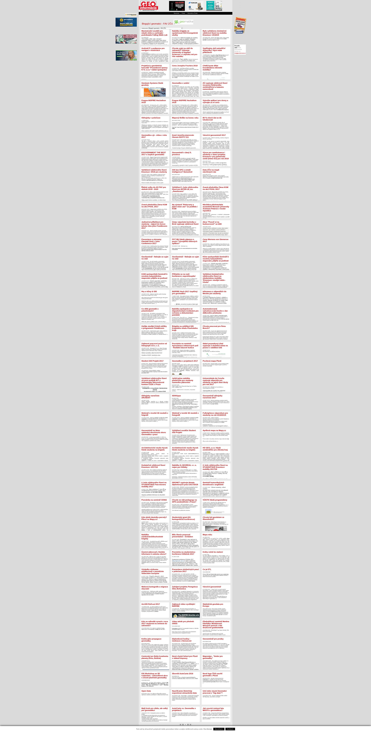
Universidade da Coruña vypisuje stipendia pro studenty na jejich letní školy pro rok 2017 (215, 381)
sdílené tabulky (191, 581)
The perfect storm (176, 179)
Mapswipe (225, 663)
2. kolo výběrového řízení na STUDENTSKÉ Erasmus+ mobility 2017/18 (215, 467)
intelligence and (191, 179)
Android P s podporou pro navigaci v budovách (153, 49)
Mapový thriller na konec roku (185, 118)
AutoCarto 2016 (181, 678)
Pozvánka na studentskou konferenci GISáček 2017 (183, 553)
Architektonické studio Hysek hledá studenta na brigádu (154, 449)
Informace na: (184, 244)
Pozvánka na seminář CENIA (154, 500)
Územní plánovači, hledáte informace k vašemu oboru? (153, 553)
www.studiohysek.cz (193, 453)
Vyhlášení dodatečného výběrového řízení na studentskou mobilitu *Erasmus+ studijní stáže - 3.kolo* (214, 278)
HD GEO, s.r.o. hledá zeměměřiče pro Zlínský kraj (215, 449)
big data (179, 180)
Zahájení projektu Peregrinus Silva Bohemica (185, 588)
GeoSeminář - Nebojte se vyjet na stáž (154, 258)
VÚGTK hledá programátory (215, 500)
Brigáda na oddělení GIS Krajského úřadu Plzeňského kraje (185, 328)
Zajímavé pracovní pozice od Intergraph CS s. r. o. (154, 345)
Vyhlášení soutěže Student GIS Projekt (184, 431)
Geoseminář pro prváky (213, 639)
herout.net (174, 645)
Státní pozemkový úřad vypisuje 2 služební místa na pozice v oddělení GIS (215, 346)
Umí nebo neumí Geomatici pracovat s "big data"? (215, 692)
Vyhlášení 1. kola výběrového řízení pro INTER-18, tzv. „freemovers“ (185, 189)
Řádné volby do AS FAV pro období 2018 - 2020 (153, 188)
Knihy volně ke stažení (213, 552)
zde (181, 217)
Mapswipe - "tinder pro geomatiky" (213, 657)
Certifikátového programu (223, 109)
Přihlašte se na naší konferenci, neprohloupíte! (184, 275)
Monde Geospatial (212, 555)
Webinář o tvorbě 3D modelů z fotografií (185, 414)
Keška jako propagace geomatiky (151, 640)
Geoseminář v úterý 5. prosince (181, 153)
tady (228, 438)
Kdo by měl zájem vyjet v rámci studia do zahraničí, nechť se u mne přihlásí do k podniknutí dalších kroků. (216, 35)
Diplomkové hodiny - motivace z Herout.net (181, 640)
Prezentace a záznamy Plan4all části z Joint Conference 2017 (151, 241)
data (227, 574)
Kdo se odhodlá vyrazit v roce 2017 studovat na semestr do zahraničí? (154, 623)
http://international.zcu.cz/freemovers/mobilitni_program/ (189, 200)
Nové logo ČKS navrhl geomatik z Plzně (212, 675)
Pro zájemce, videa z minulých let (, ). (154, 141)
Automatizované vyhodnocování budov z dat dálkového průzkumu (215, 311)
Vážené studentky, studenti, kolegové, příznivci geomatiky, (216, 141)
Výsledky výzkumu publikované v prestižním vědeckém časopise (152, 571)
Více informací (207, 729)
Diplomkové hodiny (187, 645)
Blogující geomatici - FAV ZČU (158, 23)
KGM (196, 678)
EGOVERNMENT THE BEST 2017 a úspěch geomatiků (153, 153)
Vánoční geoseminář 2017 (214, 135)
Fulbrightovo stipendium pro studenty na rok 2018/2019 (215, 414)
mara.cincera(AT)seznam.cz (185, 37)
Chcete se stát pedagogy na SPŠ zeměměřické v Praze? (184, 501)
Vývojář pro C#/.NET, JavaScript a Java (150, 355)
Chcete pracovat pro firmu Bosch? (214, 327)
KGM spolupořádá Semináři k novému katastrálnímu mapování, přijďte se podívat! (154, 276)
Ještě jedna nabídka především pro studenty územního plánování (182, 380)
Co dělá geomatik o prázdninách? (150, 310)
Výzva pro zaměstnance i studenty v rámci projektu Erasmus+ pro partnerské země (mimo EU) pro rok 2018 (216, 155)
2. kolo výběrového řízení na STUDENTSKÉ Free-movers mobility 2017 (153, 485)
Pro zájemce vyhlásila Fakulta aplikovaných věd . (154, 625)
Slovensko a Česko (192, 13)
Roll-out (152, 607)
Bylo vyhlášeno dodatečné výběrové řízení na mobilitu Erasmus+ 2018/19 (215, 33)
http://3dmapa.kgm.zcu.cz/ (222, 55)
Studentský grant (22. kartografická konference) (183, 518)
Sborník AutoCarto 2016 (182, 674)
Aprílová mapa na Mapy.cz (214, 430)
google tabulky (214, 403)
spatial (224, 574)
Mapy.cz (143, 523)
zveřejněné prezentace (215, 611)
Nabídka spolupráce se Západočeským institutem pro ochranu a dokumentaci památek (185, 312)
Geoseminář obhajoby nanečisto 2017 (212, 397)
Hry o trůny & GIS (149, 291)
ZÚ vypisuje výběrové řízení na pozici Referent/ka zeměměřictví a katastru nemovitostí (215, 86)
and (209, 574)
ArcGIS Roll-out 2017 (150, 604)
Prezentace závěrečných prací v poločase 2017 (185, 570)
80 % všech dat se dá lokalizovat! (212, 119)
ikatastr (143, 530)
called (182, 179)
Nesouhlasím (219, 729)
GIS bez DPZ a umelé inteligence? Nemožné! (182, 171)
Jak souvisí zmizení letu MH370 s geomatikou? (213, 709)
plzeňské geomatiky (211, 681)
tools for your (219, 574)
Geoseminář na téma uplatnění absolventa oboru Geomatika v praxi (153, 432)
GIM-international (225, 319)
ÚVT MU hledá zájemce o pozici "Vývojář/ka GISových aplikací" (184, 241)
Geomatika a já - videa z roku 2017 (154, 136)
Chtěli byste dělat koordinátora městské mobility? (212, 68)
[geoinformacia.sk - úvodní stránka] (148, 10)
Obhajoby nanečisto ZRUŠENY (150, 397)
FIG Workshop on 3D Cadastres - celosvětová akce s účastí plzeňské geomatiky (154, 676)
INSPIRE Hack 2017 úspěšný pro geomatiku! (184, 292)
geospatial (174, 180)
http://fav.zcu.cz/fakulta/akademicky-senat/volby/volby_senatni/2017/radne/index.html (152, 197)
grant (188, 524)
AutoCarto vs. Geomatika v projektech (184, 709)
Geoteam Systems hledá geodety (152, 84)
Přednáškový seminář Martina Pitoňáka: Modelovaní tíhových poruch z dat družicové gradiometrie (216, 624)
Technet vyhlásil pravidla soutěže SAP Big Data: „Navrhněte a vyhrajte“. (215, 693)
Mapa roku (207, 535)
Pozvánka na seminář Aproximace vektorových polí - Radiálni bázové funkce (185, 346)
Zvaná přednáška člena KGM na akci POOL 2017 (215, 188)
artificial (185, 179)
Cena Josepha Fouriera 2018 (185, 66)
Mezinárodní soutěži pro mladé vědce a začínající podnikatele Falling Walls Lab (154, 33)
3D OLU (178, 304)
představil (147, 54)
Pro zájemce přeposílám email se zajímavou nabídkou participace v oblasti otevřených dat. (154, 692)
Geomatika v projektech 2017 (185, 361)
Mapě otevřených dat (217, 178)
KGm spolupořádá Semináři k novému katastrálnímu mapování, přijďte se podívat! (216, 259)
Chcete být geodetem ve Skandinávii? (213, 518)
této (197, 74)
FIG (147, 684)
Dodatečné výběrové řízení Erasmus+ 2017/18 (153, 466)
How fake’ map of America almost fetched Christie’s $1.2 (185, 127)
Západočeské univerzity (177, 404)
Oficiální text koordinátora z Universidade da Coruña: (216, 384)
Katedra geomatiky (188, 403)
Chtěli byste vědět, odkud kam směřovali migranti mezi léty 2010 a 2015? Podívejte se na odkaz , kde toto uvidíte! (154, 590)
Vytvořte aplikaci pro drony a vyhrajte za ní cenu (215, 101)
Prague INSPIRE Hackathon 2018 (153, 101)
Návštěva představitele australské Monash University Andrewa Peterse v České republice (216, 208)
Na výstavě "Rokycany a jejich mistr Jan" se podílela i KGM (184, 207)
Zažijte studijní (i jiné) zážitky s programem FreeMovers (154, 327)
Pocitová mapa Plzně (212, 361)
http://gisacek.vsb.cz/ (178, 561)
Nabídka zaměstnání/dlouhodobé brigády (152, 537)
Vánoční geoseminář (212, 587)
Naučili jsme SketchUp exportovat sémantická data (184, 692)
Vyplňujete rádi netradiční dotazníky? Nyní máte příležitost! (214, 50)
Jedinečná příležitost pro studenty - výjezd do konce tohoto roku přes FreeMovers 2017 (154, 225)
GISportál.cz (206, 679)
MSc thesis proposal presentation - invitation (182, 536)
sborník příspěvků (190, 677)
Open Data (146, 691)
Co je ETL (207, 569)
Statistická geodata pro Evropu (213, 605)
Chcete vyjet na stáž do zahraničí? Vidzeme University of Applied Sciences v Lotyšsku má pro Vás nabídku (184, 52)
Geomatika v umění (180, 83)
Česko (183, 13)
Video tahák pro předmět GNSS (183, 622)
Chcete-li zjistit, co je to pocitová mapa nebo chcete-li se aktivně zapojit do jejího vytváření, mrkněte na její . (215, 363)
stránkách (143, 562)
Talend (212, 574)
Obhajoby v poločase (150, 118)
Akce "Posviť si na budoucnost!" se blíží (212, 223)
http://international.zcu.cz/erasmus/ (154, 180)
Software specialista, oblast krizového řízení (151, 352)
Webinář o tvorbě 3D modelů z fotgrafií (154, 414)
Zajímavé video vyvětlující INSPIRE (183, 605)
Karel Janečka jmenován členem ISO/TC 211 (183, 136)
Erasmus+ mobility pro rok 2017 (157, 629)
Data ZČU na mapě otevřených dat (211, 171)
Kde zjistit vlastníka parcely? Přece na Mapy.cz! (154, 518)
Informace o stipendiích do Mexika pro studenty (214, 292)
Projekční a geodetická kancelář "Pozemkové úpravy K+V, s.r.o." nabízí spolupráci (154, 68)
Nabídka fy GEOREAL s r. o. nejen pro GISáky (184, 466)
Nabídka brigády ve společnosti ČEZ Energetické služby (185, 33)
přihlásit (156, 611)
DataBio (210, 124)
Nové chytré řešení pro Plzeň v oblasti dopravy (185, 657)
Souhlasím (230, 729)
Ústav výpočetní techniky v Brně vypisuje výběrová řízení (185, 223)
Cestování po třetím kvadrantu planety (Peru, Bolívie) (154, 657)
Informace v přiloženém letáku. (152, 85)
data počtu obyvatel (218, 614)
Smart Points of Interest (187, 407)
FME (207, 574)
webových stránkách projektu (185, 408)
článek (223, 555)
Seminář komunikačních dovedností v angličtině (213, 484)
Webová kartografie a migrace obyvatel (154, 588)
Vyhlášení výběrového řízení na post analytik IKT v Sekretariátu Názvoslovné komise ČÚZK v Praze (154, 381)
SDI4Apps (176, 396)
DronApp (205, 107)
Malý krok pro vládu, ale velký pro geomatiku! (154, 709)
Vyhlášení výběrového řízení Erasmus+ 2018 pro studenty (154, 171)
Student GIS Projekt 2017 (152, 361)
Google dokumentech (146, 127)
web (211, 365)
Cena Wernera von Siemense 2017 (215, 240)
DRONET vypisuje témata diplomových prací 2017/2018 (185, 484)
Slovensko (176, 13)
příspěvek (182, 370)
